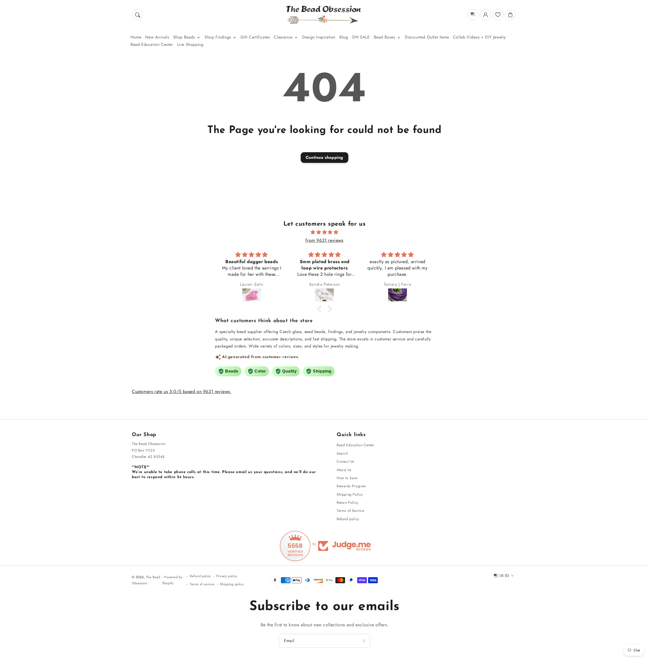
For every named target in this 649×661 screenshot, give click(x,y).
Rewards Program (351, 486)
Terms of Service (350, 510)
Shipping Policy (350, 494)
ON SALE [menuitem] (361, 37)
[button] (137, 14)
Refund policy (348, 518)
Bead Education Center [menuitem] (152, 44)
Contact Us (345, 461)
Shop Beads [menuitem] (184, 37)
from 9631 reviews (324, 240)
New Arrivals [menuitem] (157, 37)
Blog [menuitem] (343, 37)
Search (342, 453)
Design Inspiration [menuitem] (318, 37)
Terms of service (202, 584)
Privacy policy (226, 576)
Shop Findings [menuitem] (218, 37)
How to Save (347, 477)
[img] (324, 232)
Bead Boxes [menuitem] (384, 37)
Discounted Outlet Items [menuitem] (427, 37)
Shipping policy (232, 584)
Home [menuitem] (136, 37)
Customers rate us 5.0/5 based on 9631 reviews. (181, 391)
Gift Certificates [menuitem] (255, 37)
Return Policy (347, 502)
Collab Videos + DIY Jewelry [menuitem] (479, 37)
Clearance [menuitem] (283, 37)
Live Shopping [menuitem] (190, 44)
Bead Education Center (355, 445)
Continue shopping (324, 157)
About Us (344, 469)
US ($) (504, 575)
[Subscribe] (364, 641)
